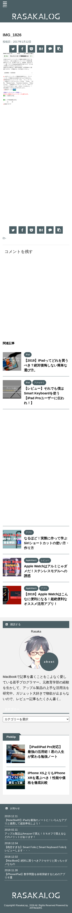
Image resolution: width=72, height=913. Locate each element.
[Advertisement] (36, 141)
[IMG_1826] (40, 49)
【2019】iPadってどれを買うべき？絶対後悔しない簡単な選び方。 (46, 365)
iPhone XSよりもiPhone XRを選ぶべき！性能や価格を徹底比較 (47, 778)
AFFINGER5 (36, 908)
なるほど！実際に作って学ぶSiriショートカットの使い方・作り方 (46, 543)
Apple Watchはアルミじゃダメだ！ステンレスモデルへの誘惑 (45, 571)
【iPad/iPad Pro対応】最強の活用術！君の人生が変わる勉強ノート (46, 751)
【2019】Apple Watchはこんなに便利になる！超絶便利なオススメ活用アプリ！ (46, 599)
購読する (15, 624)
